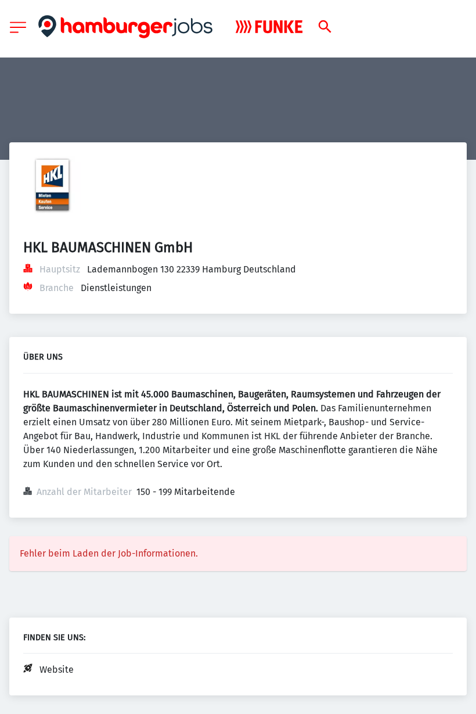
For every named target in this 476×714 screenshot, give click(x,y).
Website (56, 669)
